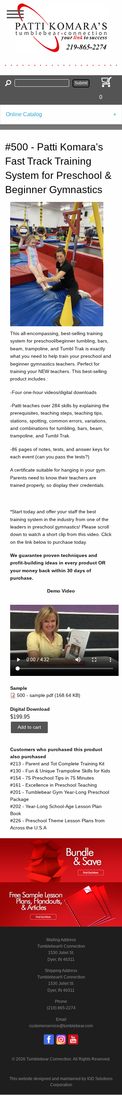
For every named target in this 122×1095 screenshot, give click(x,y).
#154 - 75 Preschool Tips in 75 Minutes (52, 778)
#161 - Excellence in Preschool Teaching (53, 785)
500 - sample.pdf (35, 695)
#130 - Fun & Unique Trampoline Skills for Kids (60, 770)
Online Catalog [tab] (24, 114)
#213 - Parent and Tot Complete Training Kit (57, 763)
